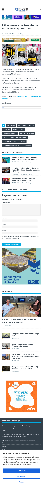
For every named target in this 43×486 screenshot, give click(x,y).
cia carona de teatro (26, 125)
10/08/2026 (16, 361)
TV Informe (27, 145)
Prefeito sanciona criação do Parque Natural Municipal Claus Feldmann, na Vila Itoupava (26, 170)
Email (4, 224)
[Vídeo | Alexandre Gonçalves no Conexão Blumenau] (21, 306)
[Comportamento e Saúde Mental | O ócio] (6, 336)
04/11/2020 (16, 162)
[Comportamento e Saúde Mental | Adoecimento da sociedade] (6, 369)
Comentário (6, 203)
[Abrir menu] (3, 9)
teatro (22, 141)
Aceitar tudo (21, 471)
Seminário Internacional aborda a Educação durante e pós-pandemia (25, 158)
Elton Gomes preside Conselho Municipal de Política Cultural (23, 179)
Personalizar (21, 476)
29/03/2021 (16, 174)
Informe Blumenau (27, 133)
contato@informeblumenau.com (15, 436)
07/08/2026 (16, 371)
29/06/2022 (7, 34)
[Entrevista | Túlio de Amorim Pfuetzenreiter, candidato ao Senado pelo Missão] (6, 357)
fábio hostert (18, 129)
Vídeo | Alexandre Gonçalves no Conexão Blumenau (19, 321)
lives (5, 137)
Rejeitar (21, 482)
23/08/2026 (7, 325)
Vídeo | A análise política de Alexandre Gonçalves (22, 345)
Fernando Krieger (19, 34)
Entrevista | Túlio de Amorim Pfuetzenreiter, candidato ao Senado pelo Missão (26, 356)
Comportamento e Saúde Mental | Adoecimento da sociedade (25, 368)
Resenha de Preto (10, 141)
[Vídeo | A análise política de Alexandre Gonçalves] (6, 346)
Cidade (4, 446)
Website (5, 230)
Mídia (4, 449)
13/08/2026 (16, 348)
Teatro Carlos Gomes (11, 145)
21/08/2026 (16, 338)
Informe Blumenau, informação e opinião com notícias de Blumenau (20, 442)
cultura (7, 129)
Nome (4, 218)
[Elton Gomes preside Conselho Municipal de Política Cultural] (6, 181)
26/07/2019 (16, 183)
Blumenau (11, 125)
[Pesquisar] (40, 9)
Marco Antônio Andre (19, 137)
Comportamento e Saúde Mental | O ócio (25, 335)
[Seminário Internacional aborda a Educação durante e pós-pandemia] (6, 160)
